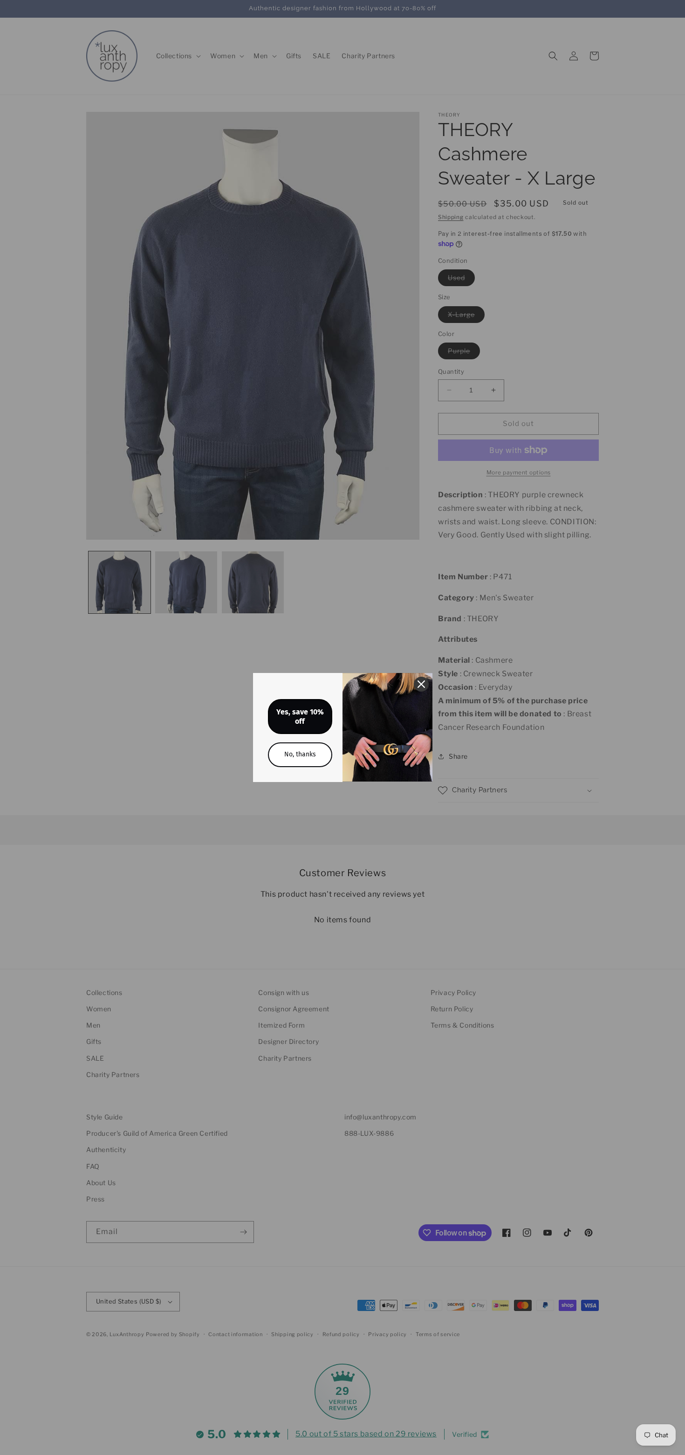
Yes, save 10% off (300, 716)
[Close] (421, 684)
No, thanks (300, 754)
